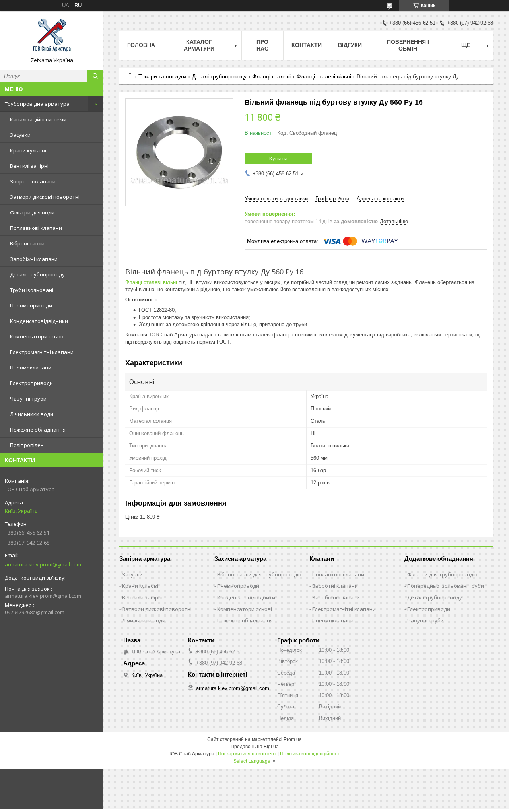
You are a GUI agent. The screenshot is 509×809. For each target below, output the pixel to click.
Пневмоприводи (31, 305)
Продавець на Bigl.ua (255, 746)
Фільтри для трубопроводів (442, 574)
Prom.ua (293, 739)
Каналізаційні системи (38, 119)
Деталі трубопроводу (37, 274)
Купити (278, 158)
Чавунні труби (28, 398)
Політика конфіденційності (310, 753)
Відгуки (350, 45)
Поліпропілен (27, 445)
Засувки (20, 134)
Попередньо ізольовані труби (445, 585)
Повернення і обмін (408, 45)
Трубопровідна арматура (37, 103)
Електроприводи (31, 383)
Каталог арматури (199, 45)
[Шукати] (95, 76)
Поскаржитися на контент (247, 753)
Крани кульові (28, 150)
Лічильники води (31, 414)
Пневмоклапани (30, 367)
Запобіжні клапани (34, 259)
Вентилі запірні (29, 165)
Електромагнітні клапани (42, 352)
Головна (141, 45)
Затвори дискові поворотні (45, 196)
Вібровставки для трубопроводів (259, 574)
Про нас (262, 45)
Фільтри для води (32, 212)
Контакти (306, 45)
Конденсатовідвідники (39, 321)
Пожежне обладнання (38, 429)
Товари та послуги (162, 76)
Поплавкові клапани (36, 227)
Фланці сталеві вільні (324, 76)
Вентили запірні (142, 597)
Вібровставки (27, 243)
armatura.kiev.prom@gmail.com (43, 564)
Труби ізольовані (31, 290)
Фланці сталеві (271, 76)
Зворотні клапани (33, 181)
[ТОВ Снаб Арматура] (51, 37)
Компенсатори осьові (37, 336)
